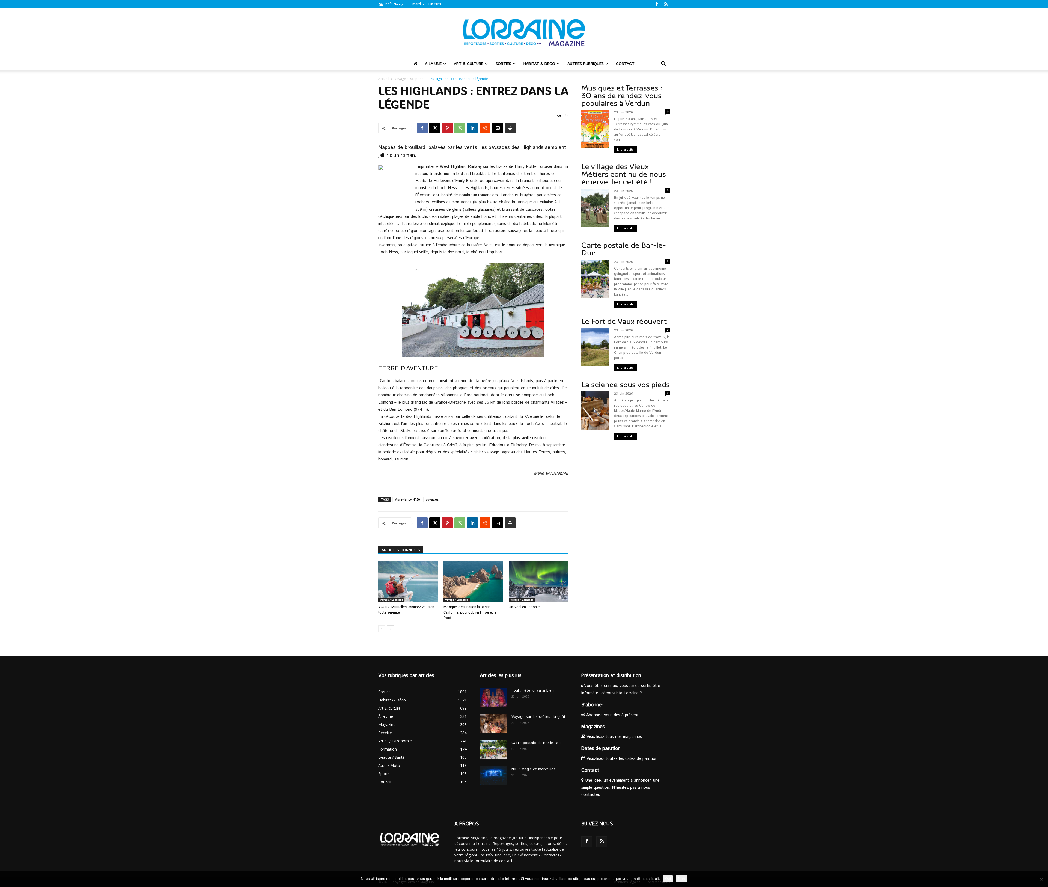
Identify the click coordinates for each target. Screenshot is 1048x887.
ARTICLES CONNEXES (401, 550)
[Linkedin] (472, 128)
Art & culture (468, 64)
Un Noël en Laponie (524, 607)
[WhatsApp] (459, 128)
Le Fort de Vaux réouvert (624, 321)
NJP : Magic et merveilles (533, 769)
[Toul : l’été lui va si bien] (493, 697)
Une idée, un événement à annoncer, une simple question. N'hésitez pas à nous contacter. (620, 787)
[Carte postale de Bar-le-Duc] (493, 749)
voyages (432, 499)
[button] (663, 64)
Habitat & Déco (539, 64)
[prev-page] (381, 628)
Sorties (503, 64)
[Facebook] (657, 4)
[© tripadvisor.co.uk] (473, 310)
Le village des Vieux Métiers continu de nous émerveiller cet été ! (623, 174)
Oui (668, 878)
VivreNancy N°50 (407, 499)
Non (681, 878)
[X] (434, 128)
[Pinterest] (447, 128)
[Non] (1041, 879)
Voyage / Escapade (409, 78)
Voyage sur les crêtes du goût (538, 716)
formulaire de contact (493, 860)
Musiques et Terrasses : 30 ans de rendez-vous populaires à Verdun (621, 95)
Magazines (593, 726)
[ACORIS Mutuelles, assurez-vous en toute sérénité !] (408, 581)
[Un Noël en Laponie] (538, 581)
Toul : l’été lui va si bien (532, 690)
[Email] (497, 128)
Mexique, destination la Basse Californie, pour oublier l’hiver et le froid (469, 612)
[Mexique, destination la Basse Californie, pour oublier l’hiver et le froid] (473, 581)
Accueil (383, 78)
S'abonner (592, 705)
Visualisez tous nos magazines (613, 737)
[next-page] (390, 628)
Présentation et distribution (611, 675)
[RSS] (666, 4)
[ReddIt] (485, 128)
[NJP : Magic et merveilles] (493, 775)
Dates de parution (601, 748)
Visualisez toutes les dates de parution (621, 758)
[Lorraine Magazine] (524, 32)
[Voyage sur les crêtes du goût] (493, 723)
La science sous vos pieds (625, 385)
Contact (625, 64)
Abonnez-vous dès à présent (612, 715)
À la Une (433, 64)
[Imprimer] (510, 128)
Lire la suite (625, 149)
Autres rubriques (585, 64)
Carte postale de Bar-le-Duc (623, 249)
